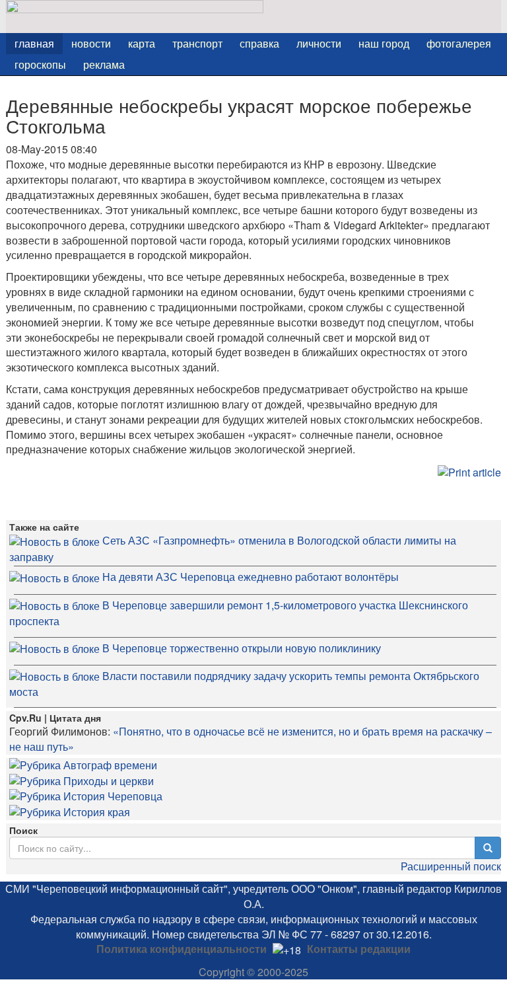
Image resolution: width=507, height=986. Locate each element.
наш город (383, 43)
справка (259, 43)
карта (141, 43)
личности (318, 43)
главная (34, 43)
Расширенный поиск (451, 866)
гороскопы (40, 64)
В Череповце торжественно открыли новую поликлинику (241, 648)
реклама (104, 64)
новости (91, 43)
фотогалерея (458, 43)
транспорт (197, 43)
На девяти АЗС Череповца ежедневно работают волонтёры (250, 576)
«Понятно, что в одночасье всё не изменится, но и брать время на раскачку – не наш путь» (250, 739)
